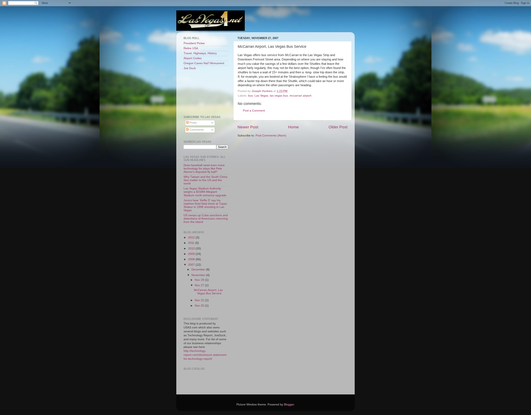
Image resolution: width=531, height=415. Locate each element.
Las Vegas (261, 95)
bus (250, 95)
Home (293, 127)
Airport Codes (193, 58)
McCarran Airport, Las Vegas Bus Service (208, 292)
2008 (192, 259)
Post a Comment (254, 110)
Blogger (289, 404)
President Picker (194, 43)
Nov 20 (200, 305)
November (198, 275)
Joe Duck (190, 68)
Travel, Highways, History (200, 53)
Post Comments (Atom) (271, 135)
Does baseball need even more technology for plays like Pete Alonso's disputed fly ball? (204, 168)
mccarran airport (300, 95)
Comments (196, 129)
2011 (191, 242)
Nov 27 (200, 285)
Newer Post (247, 127)
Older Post (338, 127)
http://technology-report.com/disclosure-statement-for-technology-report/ (205, 354)
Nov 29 (200, 279)
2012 (192, 237)
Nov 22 (200, 300)
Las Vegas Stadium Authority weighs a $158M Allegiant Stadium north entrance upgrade (205, 192)
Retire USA (191, 48)
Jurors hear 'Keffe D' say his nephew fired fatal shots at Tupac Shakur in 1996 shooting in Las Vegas (205, 205)
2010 (192, 248)
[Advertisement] (202, 92)
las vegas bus (279, 95)
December (198, 269)
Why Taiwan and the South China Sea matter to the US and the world (205, 180)
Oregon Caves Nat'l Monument (204, 63)
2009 (192, 253)
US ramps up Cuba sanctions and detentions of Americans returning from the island (206, 218)
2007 (192, 264)
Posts (193, 122)
